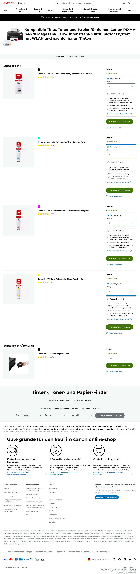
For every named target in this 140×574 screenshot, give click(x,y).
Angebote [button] (132, 10)
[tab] (59, 400)
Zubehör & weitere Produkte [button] (91, 10)
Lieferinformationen (10, 492)
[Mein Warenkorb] (134, 3)
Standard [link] (60, 56)
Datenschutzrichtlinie (44, 552)
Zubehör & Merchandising (57, 518)
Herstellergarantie (32, 494)
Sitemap (29, 515)
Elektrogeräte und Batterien (13, 505)
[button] (99, 409)
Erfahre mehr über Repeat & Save (118, 114)
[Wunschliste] (129, 3)
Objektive (52, 503)
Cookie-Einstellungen (100, 552)
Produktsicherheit (32, 511)
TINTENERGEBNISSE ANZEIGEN (111, 415)
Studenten (52, 492)
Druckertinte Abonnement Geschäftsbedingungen (35, 506)
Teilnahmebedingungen (34, 502)
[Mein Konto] (124, 3)
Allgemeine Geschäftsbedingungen (18, 552)
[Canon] (9, 3)
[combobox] (74, 3)
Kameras (52, 496)
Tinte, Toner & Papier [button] (21, 10)
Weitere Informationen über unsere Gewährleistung (64, 473)
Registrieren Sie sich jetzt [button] (106, 497)
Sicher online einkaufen (33, 498)
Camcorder (53, 514)
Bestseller (52, 522)
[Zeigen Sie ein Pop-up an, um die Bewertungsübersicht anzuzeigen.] (56, 77)
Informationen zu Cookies (79, 552)
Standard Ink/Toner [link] (76, 56)
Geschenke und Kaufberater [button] (114, 10)
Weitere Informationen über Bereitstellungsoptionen (18, 473)
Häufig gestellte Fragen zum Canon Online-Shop (13, 501)
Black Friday (53, 488)
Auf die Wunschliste (115, 128)
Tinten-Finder (53, 507)
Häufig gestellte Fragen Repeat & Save (11, 510)
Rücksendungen (9, 496)
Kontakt (6, 488)
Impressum (60, 552)
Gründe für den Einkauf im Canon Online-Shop (35, 489)
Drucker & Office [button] (38, 10)
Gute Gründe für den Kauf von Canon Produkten (108, 473)
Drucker (51, 511)
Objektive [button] (51, 10)
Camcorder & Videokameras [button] (67, 10)
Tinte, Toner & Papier (55, 500)
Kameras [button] (7, 10)
